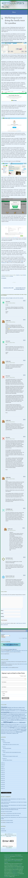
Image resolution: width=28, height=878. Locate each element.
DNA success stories (16, 717)
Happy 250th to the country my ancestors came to (11, 744)
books (8, 714)
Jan (2, 17)
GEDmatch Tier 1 (16, 722)
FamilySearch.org (15, 870)
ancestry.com (24, 710)
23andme (4, 707)
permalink (11, 276)
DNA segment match (23, 715)
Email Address (13, 677)
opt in (13, 729)
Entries (3, 828)
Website (2, 616)
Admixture (16, 707)
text (4, 695)
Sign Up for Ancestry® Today (16, 650)
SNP (3, 730)
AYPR (26, 712)
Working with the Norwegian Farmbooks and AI (10, 756)
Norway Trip (19, 727)
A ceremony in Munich (6, 742)
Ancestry (23, 709)
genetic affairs (14, 724)
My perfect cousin (6, 727)
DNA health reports (9, 715)
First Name (4, 682)
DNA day (4, 715)
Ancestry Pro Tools (18, 710)
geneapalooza (6, 724)
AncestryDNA (5, 712)
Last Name (4, 686)
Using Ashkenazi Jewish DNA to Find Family (14, 813)
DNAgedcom (24, 718)
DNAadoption (14, 718)
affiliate (5, 667)
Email (2, 613)
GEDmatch (8, 722)
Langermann (19, 726)
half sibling (5, 726)
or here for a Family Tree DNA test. (15, 651)
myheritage (3, 276)
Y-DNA (17, 733)
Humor (8, 726)
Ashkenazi (12, 712)
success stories (9, 730)
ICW (13, 726)
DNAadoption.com (18, 718)
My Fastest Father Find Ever (7, 760)
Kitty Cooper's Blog (13, 5)
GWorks (2, 726)
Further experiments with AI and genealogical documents (12, 752)
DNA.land (6, 718)
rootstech (18, 729)
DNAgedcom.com (15, 873)
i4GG (11, 726)
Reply (24, 300)
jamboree (15, 726)
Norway (16, 727)
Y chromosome (8, 733)
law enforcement (24, 726)
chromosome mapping (17, 714)
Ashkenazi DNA (16, 712)
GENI (22, 261)
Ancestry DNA (12, 710)
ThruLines (19, 730)
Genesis (10, 724)
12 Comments (3, 278)
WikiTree (10, 847)
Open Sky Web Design (18, 856)
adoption (23, 707)
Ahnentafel (13, 709)
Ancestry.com (4, 262)
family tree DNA (15, 720)
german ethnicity (24, 724)
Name (2, 610)
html (4, 693)
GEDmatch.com (14, 872)
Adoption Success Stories (6, 709)
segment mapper (24, 729)
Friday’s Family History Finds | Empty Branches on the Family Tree (11, 802)
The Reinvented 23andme (7, 748)
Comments (3, 830)
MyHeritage (6, 862)
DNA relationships (16, 715)
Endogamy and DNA (10, 822)
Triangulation (23, 730)
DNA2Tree (9, 718)
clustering (23, 714)
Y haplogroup (14, 733)
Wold (21, 732)
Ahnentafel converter (19, 709)
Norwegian (23, 727)
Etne (10, 720)
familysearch (21, 720)
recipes (15, 729)
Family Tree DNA (17, 860)
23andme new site (11, 707)
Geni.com (20, 724)
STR (5, 730)
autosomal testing (22, 712)
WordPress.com (6, 856)
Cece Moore (11, 714)
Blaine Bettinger (4, 714)
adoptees (20, 707)
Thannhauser (15, 730)
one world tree (10, 729)
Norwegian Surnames (4, 729)
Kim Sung (2, 811)
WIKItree (10, 261)
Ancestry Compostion (5, 710)
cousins (2, 715)
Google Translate (24, 638)
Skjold (2, 730)
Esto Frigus (6, 720)
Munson (2, 727)
